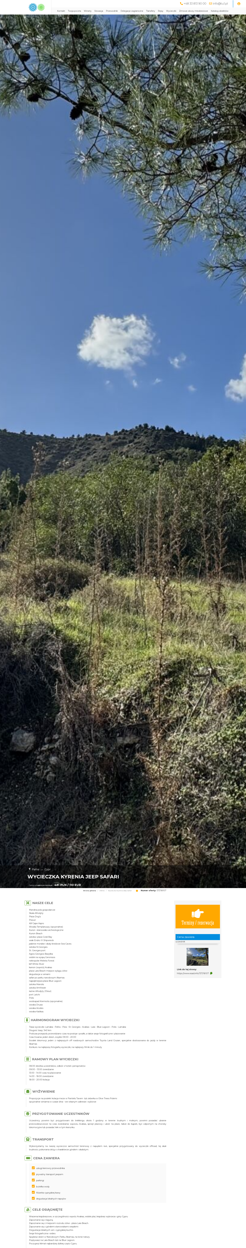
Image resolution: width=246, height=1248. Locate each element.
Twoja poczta (74, 11)
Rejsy (160, 11)
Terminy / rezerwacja (198, 922)
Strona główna (89, 891)
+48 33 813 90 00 (195, 3)
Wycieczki (171, 11)
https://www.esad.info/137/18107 (193, 973)
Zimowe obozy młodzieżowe (193, 11)
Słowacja (98, 11)
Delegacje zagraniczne (132, 11)
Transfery (150, 11)
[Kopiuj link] (211, 973)
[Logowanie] (239, 3)
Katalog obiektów (219, 11)
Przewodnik (112, 11)
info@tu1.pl (220, 3)
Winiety (88, 11)
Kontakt (61, 11)
